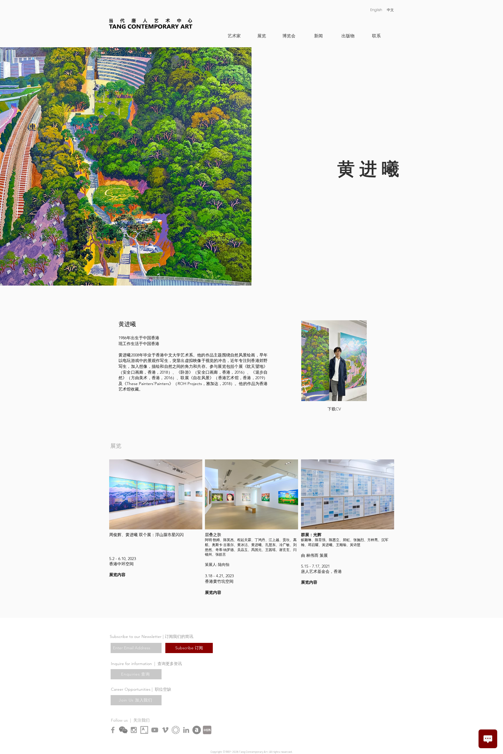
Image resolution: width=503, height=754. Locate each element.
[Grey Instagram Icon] (134, 730)
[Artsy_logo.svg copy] (144, 730)
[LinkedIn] (186, 730)
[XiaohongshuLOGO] (207, 730)
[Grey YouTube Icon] (154, 730)
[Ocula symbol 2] (175, 730)
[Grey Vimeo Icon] (165, 730)
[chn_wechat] (123, 730)
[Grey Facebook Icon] (113, 730)
